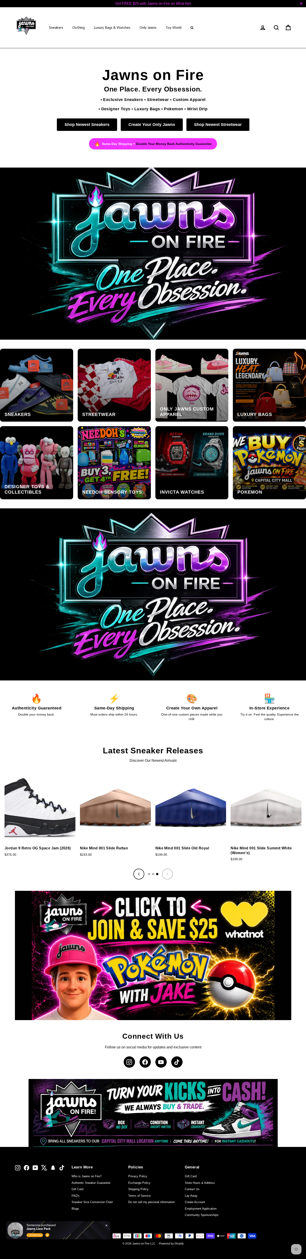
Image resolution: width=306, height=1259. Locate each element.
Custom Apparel (189, 99)
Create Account (195, 1202)
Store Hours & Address (200, 1183)
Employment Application (201, 1208)
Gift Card (77, 1189)
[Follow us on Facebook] (145, 1062)
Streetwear (158, 99)
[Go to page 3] (157, 874)
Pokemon (173, 108)
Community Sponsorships (202, 1215)
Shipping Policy (138, 1189)
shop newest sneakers (87, 124)
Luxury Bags (147, 108)
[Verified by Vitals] (47, 1235)
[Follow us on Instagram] (129, 1062)
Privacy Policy (137, 1176)
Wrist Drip (197, 108)
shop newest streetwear (218, 124)
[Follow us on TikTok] (177, 1062)
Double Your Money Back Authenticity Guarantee (174, 144)
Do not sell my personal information (151, 1202)
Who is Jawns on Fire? (86, 1176)
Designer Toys (115, 108)
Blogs (75, 1208)
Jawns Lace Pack (39, 1228)
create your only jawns (151, 124)
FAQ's (76, 1195)
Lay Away (191, 1195)
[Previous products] (138, 874)
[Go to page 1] (149, 874)
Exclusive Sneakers (123, 99)
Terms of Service (139, 1195)
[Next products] (167, 874)
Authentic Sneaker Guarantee (91, 1183)
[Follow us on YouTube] (161, 1062)
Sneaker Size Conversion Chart (92, 1202)
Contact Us (192, 1189)
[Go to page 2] (153, 874)
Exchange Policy (139, 1183)
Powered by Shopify (171, 1243)
